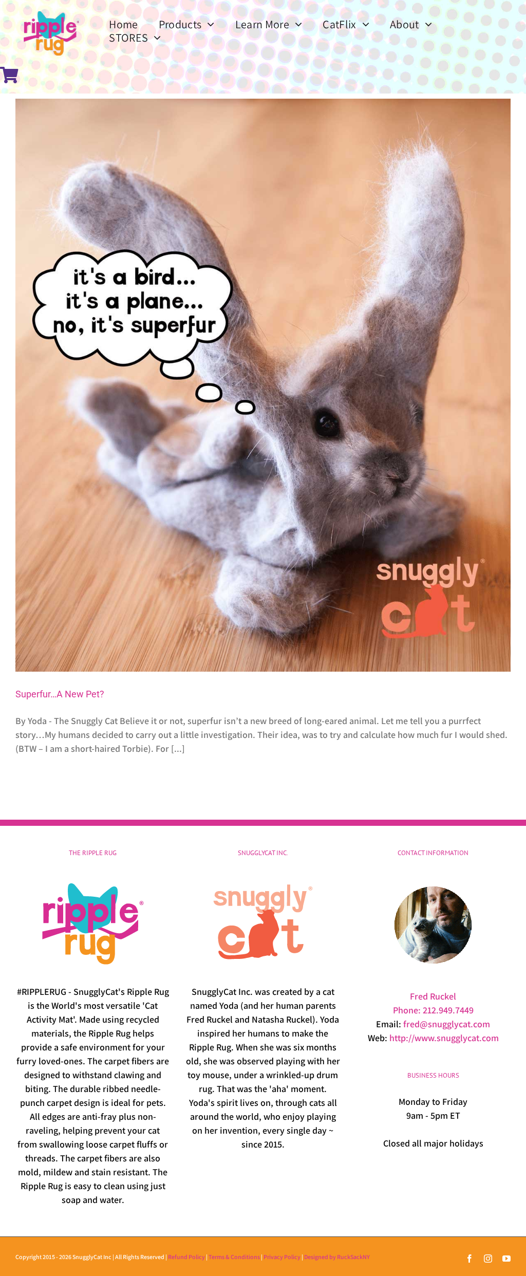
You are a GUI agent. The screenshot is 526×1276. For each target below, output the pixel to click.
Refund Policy (186, 1257)
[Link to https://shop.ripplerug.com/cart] (9, 75)
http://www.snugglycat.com (444, 1038)
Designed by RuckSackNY (337, 1257)
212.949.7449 (448, 1010)
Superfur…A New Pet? (59, 694)
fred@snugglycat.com (446, 1024)
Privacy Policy (282, 1257)
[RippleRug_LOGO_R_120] (51, 9)
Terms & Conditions (234, 1257)
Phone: (408, 1010)
